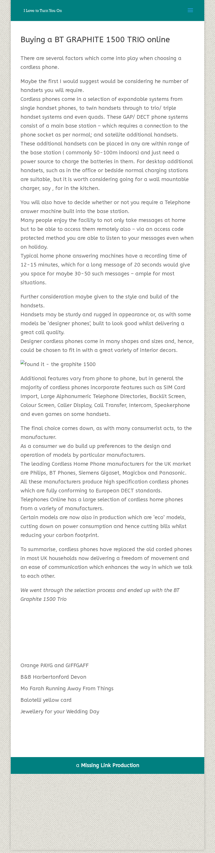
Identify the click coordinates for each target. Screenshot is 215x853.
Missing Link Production (110, 765)
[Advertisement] (107, 813)
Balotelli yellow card (46, 700)
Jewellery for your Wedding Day (59, 712)
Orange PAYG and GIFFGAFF (54, 665)
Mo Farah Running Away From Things (67, 689)
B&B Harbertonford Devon (53, 677)
